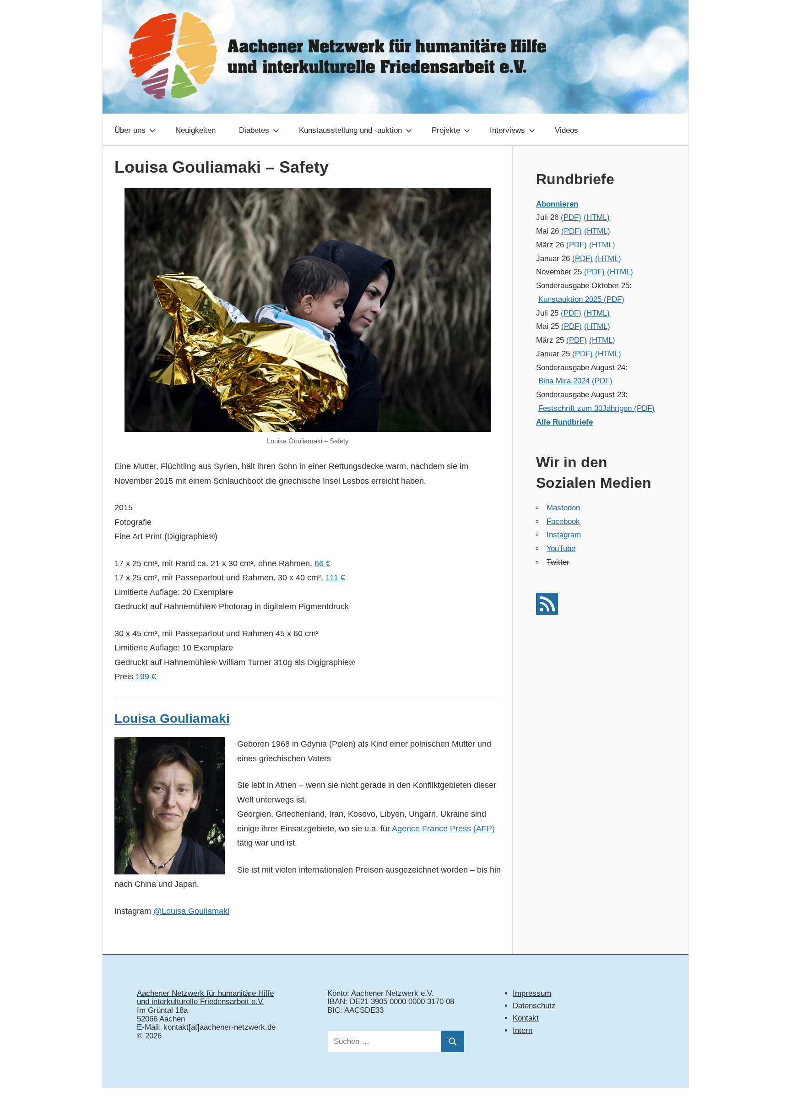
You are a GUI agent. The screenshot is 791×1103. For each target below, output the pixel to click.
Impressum (532, 993)
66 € (322, 563)
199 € (145, 676)
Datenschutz (534, 1005)
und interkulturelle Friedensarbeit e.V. (200, 1001)
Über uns (130, 130)
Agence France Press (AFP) (443, 828)
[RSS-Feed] (547, 612)
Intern (522, 1030)
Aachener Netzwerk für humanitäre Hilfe (205, 993)
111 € (335, 577)
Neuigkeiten (195, 130)
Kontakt (526, 1018)
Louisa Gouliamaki (172, 718)
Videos (566, 130)
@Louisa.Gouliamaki (191, 911)
